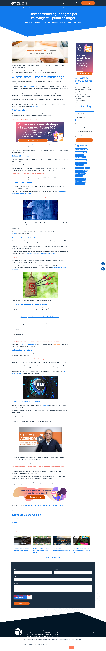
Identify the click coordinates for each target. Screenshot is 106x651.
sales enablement (80, 178)
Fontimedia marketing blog (22, 7)
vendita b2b (79, 154)
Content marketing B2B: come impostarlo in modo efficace (21, 549)
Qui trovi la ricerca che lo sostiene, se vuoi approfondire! (41, 253)
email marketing (79, 184)
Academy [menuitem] (61, 3)
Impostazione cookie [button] (64, 647)
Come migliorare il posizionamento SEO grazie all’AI (61, 549)
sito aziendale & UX (57, 505)
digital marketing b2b (43, 505)
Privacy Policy (84, 135)
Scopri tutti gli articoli (53, 558)
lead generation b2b (81, 160)
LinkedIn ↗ (15, 522)
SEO (88, 168)
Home (13, 7)
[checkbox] (84, 121)
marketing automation (81, 170)
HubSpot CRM (79, 165)
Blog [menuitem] (55, 3)
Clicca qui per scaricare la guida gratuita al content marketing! (40, 317)
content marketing (35, 7)
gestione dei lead (80, 173)
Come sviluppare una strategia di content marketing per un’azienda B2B (81, 550)
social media (79, 176)
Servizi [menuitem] (49, 3)
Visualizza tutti (78, 188)
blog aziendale (45, 405)
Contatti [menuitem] (69, 3)
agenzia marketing (80, 181)
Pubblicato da (32, 22)
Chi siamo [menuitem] (42, 3)
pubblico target (35, 106)
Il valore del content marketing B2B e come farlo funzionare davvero (41, 550)
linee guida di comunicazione (28, 344)
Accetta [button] (71, 647)
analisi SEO (31, 145)
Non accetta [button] (78, 647)
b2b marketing (79, 168)
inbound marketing (80, 152)
